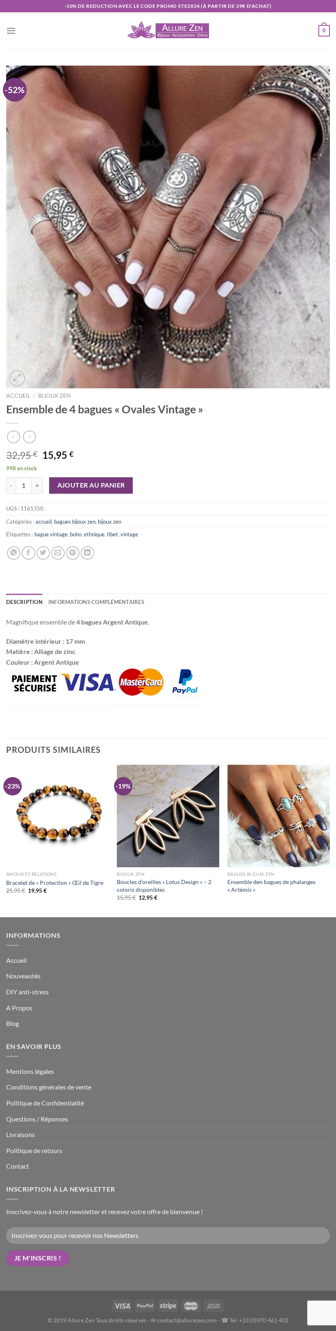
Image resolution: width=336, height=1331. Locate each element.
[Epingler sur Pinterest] (72, 553)
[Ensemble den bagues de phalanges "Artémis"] (278, 816)
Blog (12, 1023)
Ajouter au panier (91, 485)
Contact (17, 1166)
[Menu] (11, 31)
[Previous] (6, 840)
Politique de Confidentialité (45, 1103)
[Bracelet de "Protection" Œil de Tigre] (57, 816)
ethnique (94, 534)
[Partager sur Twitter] (43, 553)
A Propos (19, 1008)
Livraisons (20, 1134)
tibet (112, 534)
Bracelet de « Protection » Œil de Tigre (54, 882)
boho (76, 534)
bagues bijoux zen (74, 521)
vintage (129, 534)
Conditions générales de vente (48, 1087)
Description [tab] (24, 602)
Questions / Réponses (37, 1119)
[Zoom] (17, 378)
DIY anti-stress (27, 992)
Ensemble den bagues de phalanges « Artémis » (271, 885)
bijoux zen (54, 395)
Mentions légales (30, 1071)
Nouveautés (23, 976)
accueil (44, 521)
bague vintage (51, 534)
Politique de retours (34, 1150)
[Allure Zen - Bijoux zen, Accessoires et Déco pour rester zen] (168, 30)
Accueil (18, 395)
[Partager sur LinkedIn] (87, 553)
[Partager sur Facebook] (28, 553)
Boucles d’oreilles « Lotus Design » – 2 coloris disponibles (164, 885)
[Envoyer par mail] (58, 553)
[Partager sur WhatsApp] (13, 553)
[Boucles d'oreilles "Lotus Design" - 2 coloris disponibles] (168, 816)
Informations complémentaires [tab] (96, 602)
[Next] (329, 840)
